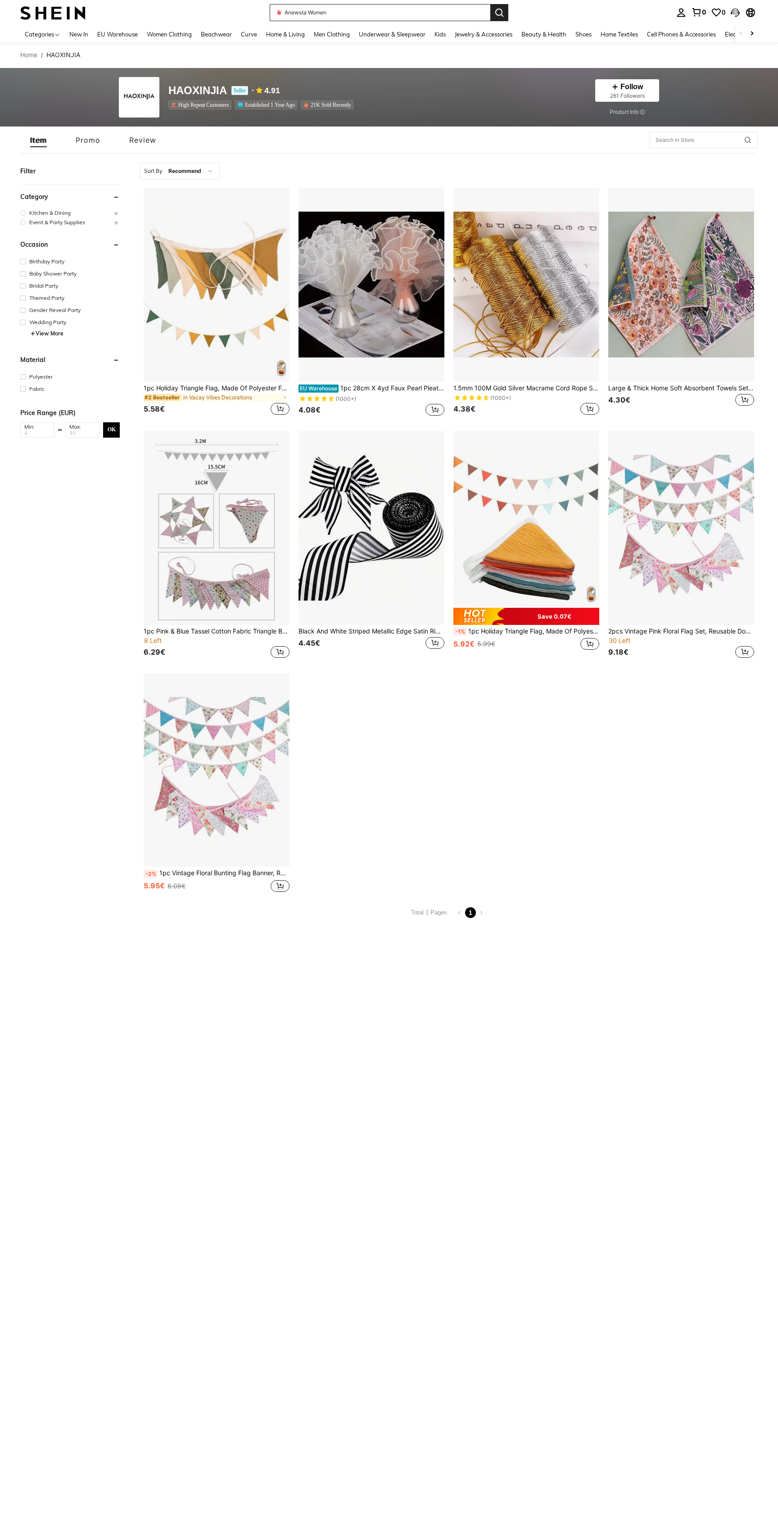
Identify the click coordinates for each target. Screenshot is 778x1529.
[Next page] (481, 912)
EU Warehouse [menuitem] (117, 34)
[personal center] (681, 12)
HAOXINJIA (197, 90)
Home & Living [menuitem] (285, 34)
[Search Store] (748, 140)
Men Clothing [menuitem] (332, 34)
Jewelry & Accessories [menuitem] (483, 34)
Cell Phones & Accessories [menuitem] (681, 34)
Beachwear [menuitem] (216, 34)
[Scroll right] (752, 34)
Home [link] (28, 55)
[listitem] (201, 104)
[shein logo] (53, 12)
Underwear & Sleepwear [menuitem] (392, 34)
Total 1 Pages (429, 912)
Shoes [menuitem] (583, 34)
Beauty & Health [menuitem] (543, 34)
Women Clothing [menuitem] (169, 34)
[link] (698, 12)
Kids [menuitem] (440, 34)
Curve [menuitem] (249, 34)
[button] (735, 12)
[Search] (499, 12)
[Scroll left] (741, 34)
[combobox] (179, 171)
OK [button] (112, 429)
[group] (70, 213)
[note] (526, 616)
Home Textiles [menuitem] (619, 34)
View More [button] (49, 333)
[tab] (38, 140)
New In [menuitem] (78, 34)
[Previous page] (459, 912)
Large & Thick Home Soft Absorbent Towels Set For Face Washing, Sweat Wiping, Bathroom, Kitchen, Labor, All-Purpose (681, 388)
